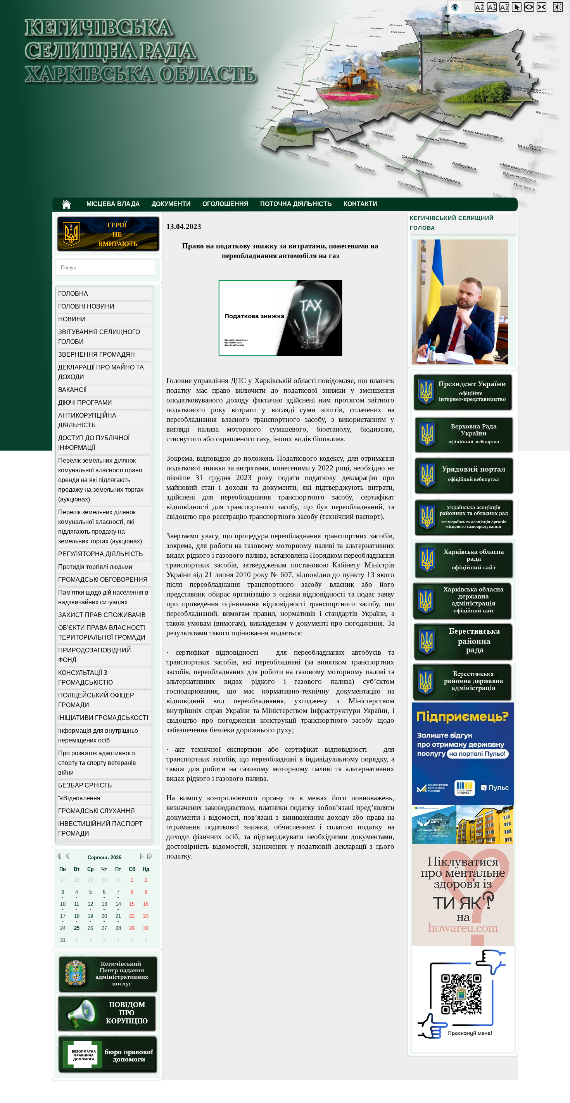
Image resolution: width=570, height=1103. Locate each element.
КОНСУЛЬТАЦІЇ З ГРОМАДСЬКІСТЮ (85, 677)
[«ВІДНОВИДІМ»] (462, 842)
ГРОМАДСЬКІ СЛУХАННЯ (96, 811)
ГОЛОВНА (73, 293)
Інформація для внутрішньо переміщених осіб (98, 735)
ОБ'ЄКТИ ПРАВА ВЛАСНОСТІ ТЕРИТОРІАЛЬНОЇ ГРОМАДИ (101, 632)
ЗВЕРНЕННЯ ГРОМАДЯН (96, 354)
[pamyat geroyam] (108, 251)
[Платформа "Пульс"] (463, 803)
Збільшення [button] (481, 8)
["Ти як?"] (463, 944)
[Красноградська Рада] (463, 661)
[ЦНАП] (107, 993)
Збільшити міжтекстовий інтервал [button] (530, 8)
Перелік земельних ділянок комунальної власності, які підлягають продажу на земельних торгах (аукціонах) (100, 527)
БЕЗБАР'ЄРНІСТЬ (85, 785)
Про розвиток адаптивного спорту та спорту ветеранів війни (97, 763)
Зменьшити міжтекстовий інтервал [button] (543, 8)
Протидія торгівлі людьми (95, 567)
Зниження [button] (493, 8)
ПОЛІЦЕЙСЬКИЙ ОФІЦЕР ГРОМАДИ (96, 700)
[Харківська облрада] (464, 580)
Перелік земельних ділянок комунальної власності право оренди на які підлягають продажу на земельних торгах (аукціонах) (100, 480)
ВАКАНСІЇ (72, 390)
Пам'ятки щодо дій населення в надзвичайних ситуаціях (103, 597)
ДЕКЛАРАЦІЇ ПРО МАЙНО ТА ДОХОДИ (101, 372)
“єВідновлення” (80, 798)
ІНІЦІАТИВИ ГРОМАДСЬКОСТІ (103, 718)
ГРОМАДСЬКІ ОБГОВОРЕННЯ (103, 579)
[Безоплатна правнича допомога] (108, 1074)
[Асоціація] (464, 537)
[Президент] (464, 412)
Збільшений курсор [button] (518, 8)
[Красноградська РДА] (462, 701)
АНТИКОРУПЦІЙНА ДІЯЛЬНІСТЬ (87, 420)
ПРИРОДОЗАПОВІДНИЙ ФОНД (94, 655)
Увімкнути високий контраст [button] (559, 8)
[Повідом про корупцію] (106, 1032)
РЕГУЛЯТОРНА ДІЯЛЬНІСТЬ (100, 554)
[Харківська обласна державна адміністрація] (462, 620)
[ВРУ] (464, 455)
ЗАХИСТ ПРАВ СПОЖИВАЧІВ (102, 615)
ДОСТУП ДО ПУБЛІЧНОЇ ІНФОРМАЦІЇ (94, 443)
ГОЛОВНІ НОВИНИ (86, 306)
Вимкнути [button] (505, 8)
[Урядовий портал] (464, 495)
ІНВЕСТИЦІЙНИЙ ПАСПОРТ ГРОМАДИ (100, 828)
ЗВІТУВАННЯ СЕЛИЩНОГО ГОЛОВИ (99, 337)
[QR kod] (463, 1050)
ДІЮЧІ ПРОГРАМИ (85, 402)
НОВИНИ (72, 319)
